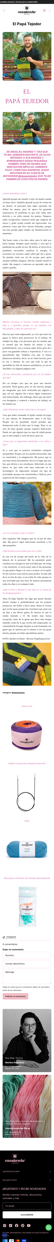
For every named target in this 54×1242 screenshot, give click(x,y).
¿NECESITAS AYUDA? (11, 1171)
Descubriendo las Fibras (17, 1128)
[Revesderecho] (27, 10)
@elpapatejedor (27, 176)
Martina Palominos (14, 1062)
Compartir (11, 937)
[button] (44, 10)
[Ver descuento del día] (5, 1235)
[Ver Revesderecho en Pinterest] (23, 1225)
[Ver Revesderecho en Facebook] (17, 1225)
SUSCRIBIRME (27, 1215)
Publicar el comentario (15, 996)
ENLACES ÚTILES (10, 1180)
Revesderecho (15, 1233)
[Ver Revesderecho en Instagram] (5, 1225)
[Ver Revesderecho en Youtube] (29, 1225)
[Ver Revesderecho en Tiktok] (11, 1225)
